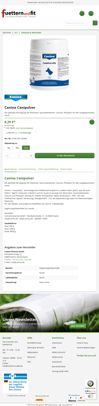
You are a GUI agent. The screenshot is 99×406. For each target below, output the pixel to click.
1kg (8, 147)
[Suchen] (95, 22)
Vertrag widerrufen (60, 371)
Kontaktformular (34, 343)
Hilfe (29, 337)
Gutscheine (57, 362)
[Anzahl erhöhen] (31, 155)
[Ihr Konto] (91, 13)
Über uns (81, 337)
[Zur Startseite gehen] (18, 13)
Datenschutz (57, 357)
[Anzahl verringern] (7, 155)
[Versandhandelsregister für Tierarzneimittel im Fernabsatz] (15, 382)
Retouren (31, 357)
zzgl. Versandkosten (24, 128)
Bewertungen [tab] (66, 169)
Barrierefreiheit (58, 366)
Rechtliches (58, 337)
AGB (54, 347)
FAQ (29, 362)
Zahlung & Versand (35, 347)
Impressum (57, 343)
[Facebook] (78, 360)
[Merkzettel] (81, 13)
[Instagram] (80, 360)
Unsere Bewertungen (86, 347)
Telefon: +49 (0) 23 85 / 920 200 (18, 259)
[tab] (10, 169)
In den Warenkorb (65, 155)
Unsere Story (82, 343)
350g (26, 147)
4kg (17, 147)
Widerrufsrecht (58, 352)
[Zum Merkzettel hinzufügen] (91, 122)
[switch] (90, 396)
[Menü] (3, 23)
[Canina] (16, 97)
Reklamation (32, 352)
